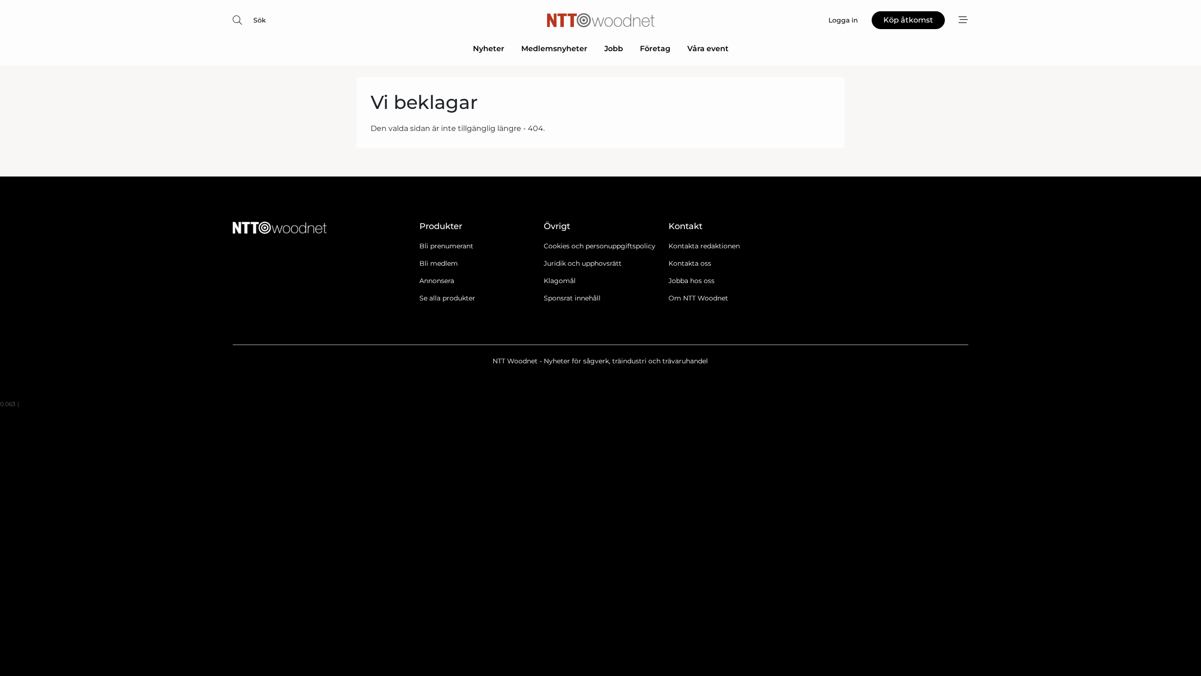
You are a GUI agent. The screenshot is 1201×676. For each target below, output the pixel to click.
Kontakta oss (690, 263)
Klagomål (560, 281)
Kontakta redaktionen (704, 246)
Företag (655, 48)
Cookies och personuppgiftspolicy (599, 246)
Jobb (613, 48)
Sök (259, 20)
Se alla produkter (447, 298)
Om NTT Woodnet (698, 298)
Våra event (708, 48)
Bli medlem (438, 263)
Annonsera (436, 281)
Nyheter (488, 48)
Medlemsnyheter (554, 48)
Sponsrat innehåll (572, 298)
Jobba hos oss (692, 281)
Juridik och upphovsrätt (583, 263)
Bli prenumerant (446, 246)
